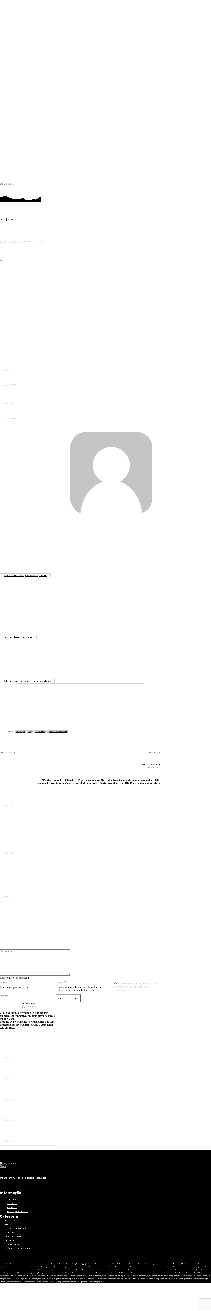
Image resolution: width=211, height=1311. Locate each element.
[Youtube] (199, 187)
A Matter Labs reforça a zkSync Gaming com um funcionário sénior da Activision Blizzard (32, 757)
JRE (29, 731)
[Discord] (160, 187)
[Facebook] (164, 187)
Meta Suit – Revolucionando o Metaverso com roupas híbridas (44, 364)
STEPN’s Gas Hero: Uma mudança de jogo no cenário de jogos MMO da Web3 (27, 1133)
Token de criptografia (58, 731)
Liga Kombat (40, 731)
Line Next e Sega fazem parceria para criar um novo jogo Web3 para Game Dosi (26, 1112)
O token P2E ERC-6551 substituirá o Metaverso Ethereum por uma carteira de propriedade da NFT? (54, 801)
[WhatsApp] (142, 250)
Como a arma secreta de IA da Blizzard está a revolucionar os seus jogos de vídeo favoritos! (63, 380)
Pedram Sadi (10, 242)
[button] (206, 187)
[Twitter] (194, 187)
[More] (154, 249)
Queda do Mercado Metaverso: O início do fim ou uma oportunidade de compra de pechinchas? (57, 848)
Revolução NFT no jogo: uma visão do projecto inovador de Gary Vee (123, 757)
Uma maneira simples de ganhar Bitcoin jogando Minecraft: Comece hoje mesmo (56, 893)
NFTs (3, 219)
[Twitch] (189, 187)
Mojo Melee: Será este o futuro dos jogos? (30, 413)
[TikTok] (184, 187)
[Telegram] (179, 187)
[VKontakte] (48, 1184)
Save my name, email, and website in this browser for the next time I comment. (136, 987)
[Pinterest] (174, 187)
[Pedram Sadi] (80, 473)
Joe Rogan (20, 731)
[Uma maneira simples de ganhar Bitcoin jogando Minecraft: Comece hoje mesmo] (142, 912)
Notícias (11, 219)
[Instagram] (169, 187)
